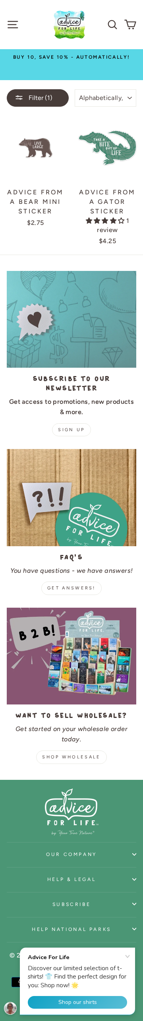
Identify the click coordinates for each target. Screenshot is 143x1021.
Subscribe (71, 904)
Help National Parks (71, 929)
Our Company (71, 854)
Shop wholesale (71, 757)
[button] (106, 221)
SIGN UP (71, 429)
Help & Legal (71, 879)
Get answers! (71, 588)
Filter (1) (39, 98)
